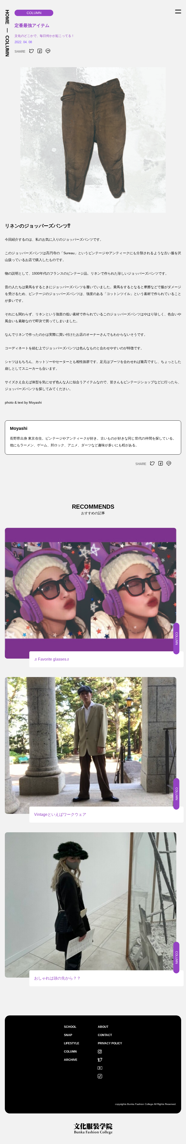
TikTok (99, 1076)
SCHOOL (70, 1027)
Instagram (99, 1051)
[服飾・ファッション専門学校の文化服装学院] (93, 1128)
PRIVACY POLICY (110, 1043)
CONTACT (105, 1035)
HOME (7, 17)
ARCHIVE (70, 1060)
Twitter (99, 1059)
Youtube (99, 1068)
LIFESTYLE (71, 1043)
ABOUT (103, 1027)
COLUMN (7, 46)
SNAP (68, 1035)
